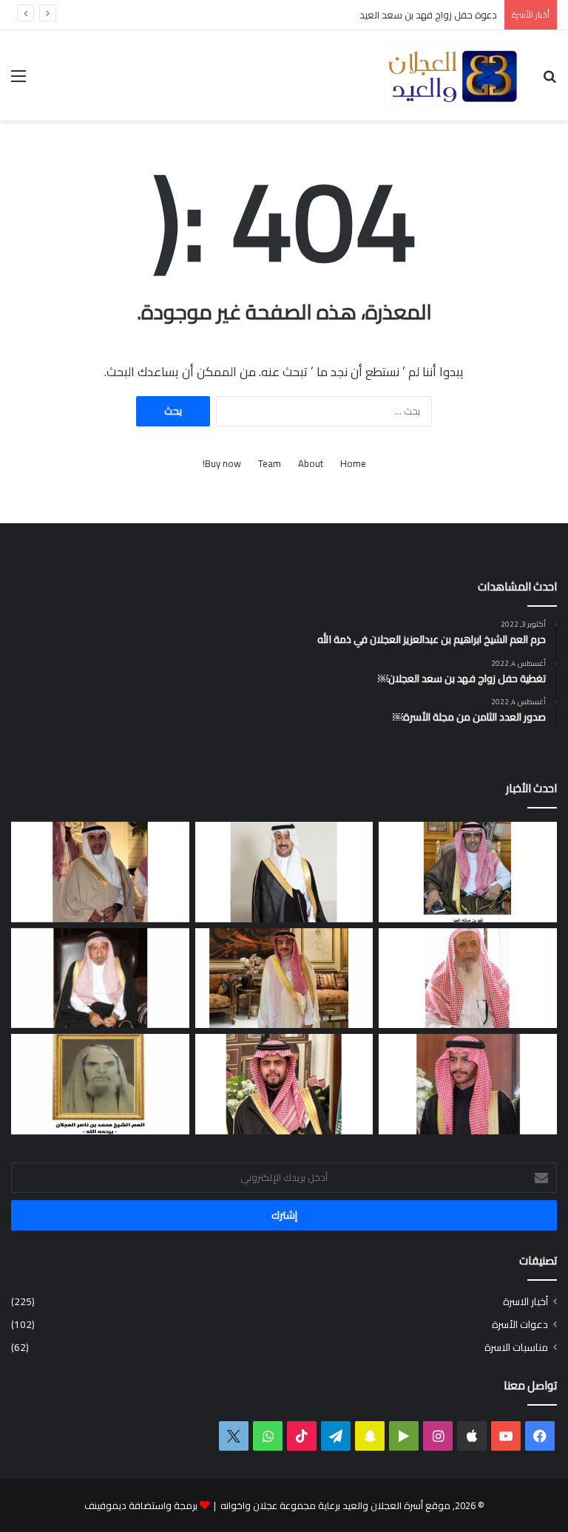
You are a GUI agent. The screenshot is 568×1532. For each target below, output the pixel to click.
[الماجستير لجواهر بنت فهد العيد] (468, 872)
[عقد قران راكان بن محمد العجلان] (284, 872)
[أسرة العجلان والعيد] (452, 75)
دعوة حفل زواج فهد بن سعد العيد (428, 15)
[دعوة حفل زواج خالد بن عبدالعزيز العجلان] (284, 1084)
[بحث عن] (549, 81)
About (310, 463)
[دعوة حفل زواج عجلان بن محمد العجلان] (468, 1084)
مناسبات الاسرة (516, 1347)
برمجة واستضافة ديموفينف (140, 1505)
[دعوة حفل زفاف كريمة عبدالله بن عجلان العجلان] (100, 978)
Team (269, 463)
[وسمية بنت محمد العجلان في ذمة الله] (100, 1084)
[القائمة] (18, 81)
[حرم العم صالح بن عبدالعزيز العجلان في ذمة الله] (468, 978)
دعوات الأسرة (520, 1324)
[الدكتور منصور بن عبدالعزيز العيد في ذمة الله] (100, 872)
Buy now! (222, 463)
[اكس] (233, 1436)
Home (353, 463)
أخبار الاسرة (525, 1302)
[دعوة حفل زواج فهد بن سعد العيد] (284, 978)
